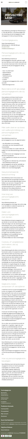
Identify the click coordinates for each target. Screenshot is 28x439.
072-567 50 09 (5, 47)
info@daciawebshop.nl (8, 48)
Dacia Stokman (5, 430)
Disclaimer (4, 416)
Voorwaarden (5, 409)
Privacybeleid (4, 411)
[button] (26, 2)
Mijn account (4, 413)
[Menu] (3, 2)
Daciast (12, 424)
